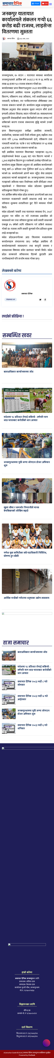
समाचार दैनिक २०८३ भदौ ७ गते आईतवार (33, 698)
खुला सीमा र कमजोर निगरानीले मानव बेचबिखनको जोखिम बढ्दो (21, 509)
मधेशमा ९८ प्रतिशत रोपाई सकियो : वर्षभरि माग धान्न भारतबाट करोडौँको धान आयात (26, 418)
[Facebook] (45, 299)
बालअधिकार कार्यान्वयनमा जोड (18, 372)
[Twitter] (40, 299)
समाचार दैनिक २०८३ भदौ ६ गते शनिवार (32, 727)
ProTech (32, 1055)
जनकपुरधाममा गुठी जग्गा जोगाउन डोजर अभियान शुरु (27, 464)
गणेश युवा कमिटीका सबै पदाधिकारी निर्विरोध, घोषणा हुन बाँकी (25, 554)
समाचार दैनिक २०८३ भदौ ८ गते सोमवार (32, 683)
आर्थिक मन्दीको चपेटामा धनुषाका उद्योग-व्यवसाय (26, 598)
